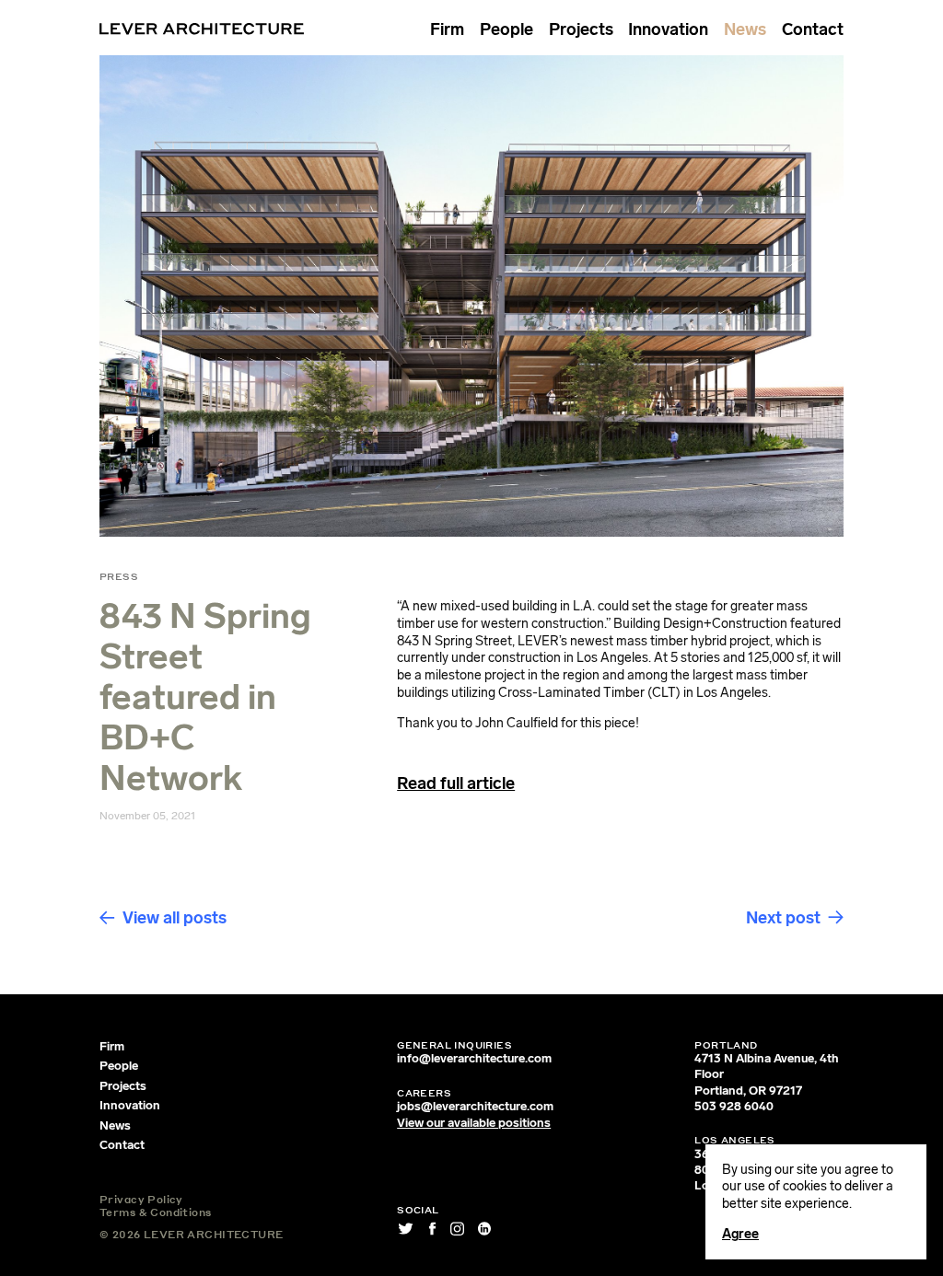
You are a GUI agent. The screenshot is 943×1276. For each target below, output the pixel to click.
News (745, 29)
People (506, 29)
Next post (783, 918)
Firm (447, 29)
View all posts (174, 918)
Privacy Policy (141, 1199)
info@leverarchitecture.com (474, 1058)
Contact (813, 29)
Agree (740, 1233)
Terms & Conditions (155, 1212)
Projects (581, 29)
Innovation (668, 29)
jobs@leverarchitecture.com (475, 1106)
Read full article (456, 783)
